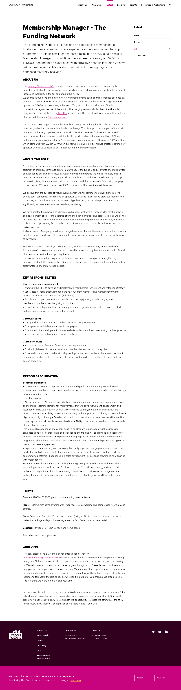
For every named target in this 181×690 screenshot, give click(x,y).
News (136, 35)
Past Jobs (142, 55)
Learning (121, 4)
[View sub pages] (169, 42)
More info (75, 680)
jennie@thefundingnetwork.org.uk (40, 557)
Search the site (170, 5)
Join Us (133, 4)
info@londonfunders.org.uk (75, 638)
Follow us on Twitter (153, 631)
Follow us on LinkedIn (166, 631)
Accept (140, 677)
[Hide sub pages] (169, 48)
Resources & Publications (153, 4)
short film (62, 112)
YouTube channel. (57, 116)
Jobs (136, 48)
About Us (82, 4)
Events (137, 42)
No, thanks (161, 677)
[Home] (21, 4)
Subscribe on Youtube (160, 631)
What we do (97, 4)
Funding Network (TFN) (41, 86)
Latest (110, 4)
